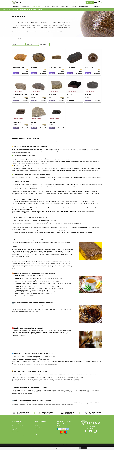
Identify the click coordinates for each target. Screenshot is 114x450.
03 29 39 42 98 (90, 428)
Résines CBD (36, 6)
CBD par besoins (83, 6)
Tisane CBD (55, 6)
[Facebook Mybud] (87, 431)
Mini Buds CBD (26, 6)
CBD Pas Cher (64, 6)
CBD (13, 38)
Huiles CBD (46, 6)
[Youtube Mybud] (91, 431)
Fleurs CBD (16, 6)
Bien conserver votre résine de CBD (22, 305)
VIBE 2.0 (74, 6)
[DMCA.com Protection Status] (83, 448)
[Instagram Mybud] (95, 431)
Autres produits (96, 6)
